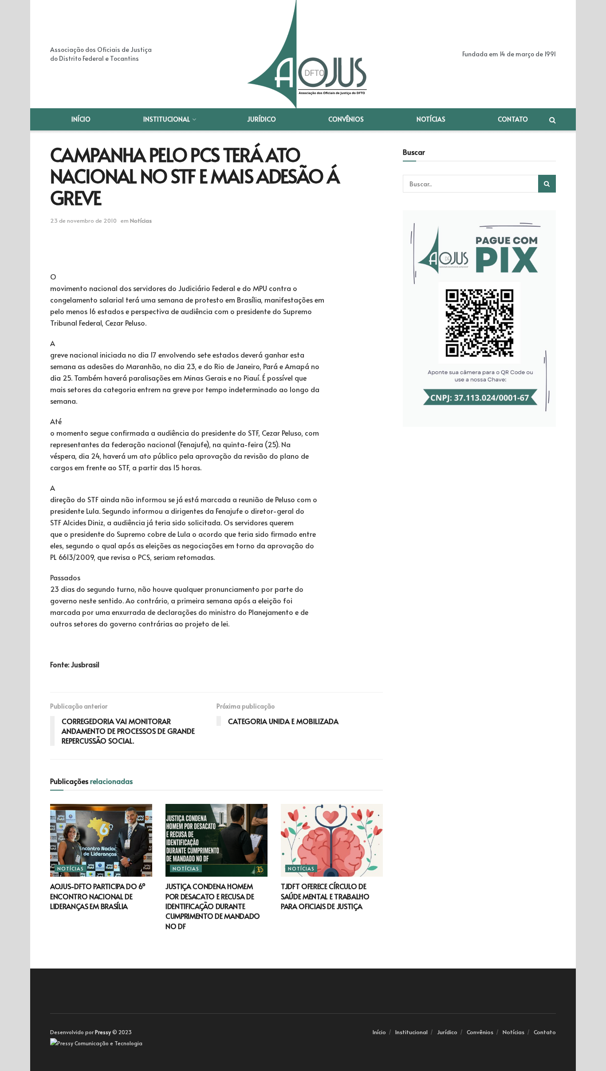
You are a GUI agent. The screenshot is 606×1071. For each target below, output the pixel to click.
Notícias (431, 119)
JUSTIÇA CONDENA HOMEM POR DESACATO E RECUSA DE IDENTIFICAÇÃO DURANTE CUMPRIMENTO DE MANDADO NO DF (212, 906)
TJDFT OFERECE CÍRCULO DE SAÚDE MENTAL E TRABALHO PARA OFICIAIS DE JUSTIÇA (325, 896)
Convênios (346, 119)
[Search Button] (547, 184)
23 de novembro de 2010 (83, 220)
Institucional (166, 119)
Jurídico (261, 119)
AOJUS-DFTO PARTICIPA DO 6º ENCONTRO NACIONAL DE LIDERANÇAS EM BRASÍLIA (98, 896)
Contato (513, 119)
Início (81, 119)
